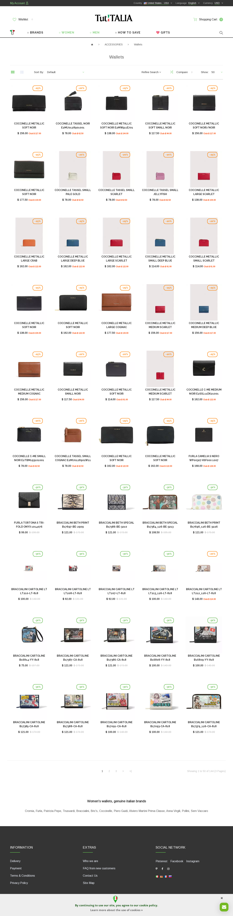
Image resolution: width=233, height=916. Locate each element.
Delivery (15, 861)
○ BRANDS (35, 32)
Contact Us (90, 875)
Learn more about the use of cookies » (116, 910)
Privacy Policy (19, 882)
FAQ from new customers (99, 868)
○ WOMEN (66, 32)
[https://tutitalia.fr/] (165, 876)
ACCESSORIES (114, 44)
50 (213, 72)
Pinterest (161, 861)
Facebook (176, 861)
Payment (16, 868)
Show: (205, 72)
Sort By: (39, 72)
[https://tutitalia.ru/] (170, 876)
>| (130, 771)
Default (51, 72)
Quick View (29, 103)
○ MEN (95, 32)
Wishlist (25, 19)
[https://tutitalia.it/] (157, 876)
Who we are (90, 861)
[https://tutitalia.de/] (161, 876)
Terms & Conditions (22, 875)
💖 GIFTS (163, 32)
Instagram (192, 861)
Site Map (88, 882)
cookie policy (148, 905)
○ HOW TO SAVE (128, 32)
